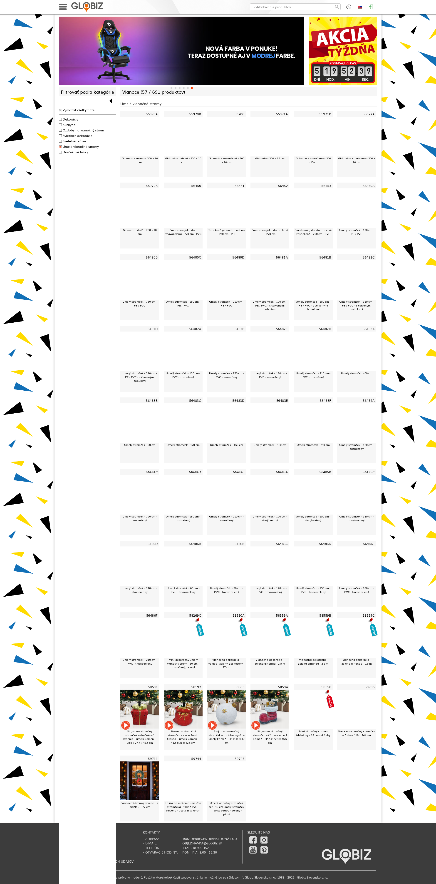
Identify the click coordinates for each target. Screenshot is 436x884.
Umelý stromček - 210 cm (313, 445)
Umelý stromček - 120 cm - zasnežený (356, 446)
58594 (283, 686)
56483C (195, 400)
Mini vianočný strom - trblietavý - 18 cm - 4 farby (313, 733)
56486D (325, 543)
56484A (368, 400)
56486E (368, 543)
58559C (368, 615)
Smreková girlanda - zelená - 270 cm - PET (226, 232)
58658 (326, 686)
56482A (195, 328)
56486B (238, 543)
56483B (152, 400)
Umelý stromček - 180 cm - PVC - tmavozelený (356, 590)
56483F (325, 400)
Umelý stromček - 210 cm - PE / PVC (226, 303)
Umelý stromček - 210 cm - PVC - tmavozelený (139, 661)
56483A (368, 328)
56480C (195, 257)
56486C (282, 543)
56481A (282, 257)
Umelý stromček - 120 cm (183, 445)
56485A (282, 472)
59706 (369, 686)
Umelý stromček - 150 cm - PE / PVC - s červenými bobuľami (313, 305)
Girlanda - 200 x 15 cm (270, 158)
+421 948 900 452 (195, 847)
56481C (368, 257)
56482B (238, 328)
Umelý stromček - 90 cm (140, 445)
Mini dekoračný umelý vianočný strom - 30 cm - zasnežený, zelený (183, 663)
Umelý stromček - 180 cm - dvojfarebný (356, 518)
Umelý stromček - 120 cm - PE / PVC (356, 232)
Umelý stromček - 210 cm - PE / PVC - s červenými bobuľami (139, 377)
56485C (368, 472)
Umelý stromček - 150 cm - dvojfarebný (313, 518)
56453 (326, 185)
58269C (195, 615)
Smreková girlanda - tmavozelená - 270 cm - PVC (183, 232)
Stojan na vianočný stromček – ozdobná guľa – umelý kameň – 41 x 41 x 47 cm (226, 737)
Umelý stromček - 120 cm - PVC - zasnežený (183, 375)
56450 (196, 185)
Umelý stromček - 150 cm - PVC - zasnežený (226, 375)
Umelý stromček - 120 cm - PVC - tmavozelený (270, 590)
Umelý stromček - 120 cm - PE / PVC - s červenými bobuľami (270, 305)
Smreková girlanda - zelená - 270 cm (270, 232)
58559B (325, 615)
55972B (152, 185)
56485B (325, 472)
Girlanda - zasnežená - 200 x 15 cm (313, 160)
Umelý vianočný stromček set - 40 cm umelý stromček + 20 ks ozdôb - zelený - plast (226, 808)
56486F (152, 615)
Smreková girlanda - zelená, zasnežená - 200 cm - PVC (313, 232)
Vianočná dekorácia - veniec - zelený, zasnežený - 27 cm (226, 663)
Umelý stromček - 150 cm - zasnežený (139, 518)
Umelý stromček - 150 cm (226, 445)
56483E (282, 400)
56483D (238, 400)
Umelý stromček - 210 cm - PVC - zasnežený (313, 375)
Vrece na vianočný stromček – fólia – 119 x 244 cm (356, 733)
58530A (238, 615)
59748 (239, 758)
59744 (196, 758)
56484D (195, 472)
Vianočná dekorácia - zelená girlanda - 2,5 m (270, 661)
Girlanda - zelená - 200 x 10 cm (140, 160)
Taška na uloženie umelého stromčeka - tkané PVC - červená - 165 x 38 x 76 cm (183, 806)
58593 (239, 686)
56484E (238, 472)
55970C (238, 114)
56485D (152, 543)
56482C (282, 328)
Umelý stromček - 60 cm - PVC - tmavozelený (183, 590)
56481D (152, 328)
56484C (152, 472)
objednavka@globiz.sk (202, 843)
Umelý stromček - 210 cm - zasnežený (226, 518)
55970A (152, 114)
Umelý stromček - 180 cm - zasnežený (183, 518)
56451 (239, 185)
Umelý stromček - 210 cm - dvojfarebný (139, 590)
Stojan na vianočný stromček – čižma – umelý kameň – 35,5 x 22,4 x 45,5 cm (270, 737)
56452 (283, 185)
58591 (153, 686)
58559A (282, 615)
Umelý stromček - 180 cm (269, 445)
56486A (195, 543)
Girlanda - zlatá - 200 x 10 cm (140, 232)
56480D (238, 257)
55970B (195, 114)
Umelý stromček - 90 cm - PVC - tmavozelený (226, 590)
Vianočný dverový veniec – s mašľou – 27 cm (139, 805)
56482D (325, 328)
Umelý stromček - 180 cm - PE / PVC (183, 303)
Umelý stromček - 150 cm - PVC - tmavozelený (313, 590)
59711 (153, 758)
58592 (196, 686)
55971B (325, 114)
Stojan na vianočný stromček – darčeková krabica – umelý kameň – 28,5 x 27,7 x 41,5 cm (139, 737)
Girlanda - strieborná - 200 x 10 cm (356, 160)
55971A (282, 114)
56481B (325, 257)
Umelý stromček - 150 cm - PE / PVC (139, 303)
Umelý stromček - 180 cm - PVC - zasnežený (270, 375)
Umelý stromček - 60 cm (356, 373)
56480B (152, 257)
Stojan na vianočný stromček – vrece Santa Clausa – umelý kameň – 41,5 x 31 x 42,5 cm (183, 737)
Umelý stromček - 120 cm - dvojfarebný (270, 518)
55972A (368, 114)
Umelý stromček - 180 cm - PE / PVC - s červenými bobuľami (356, 305)
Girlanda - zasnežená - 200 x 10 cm (226, 160)
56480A (368, 185)
